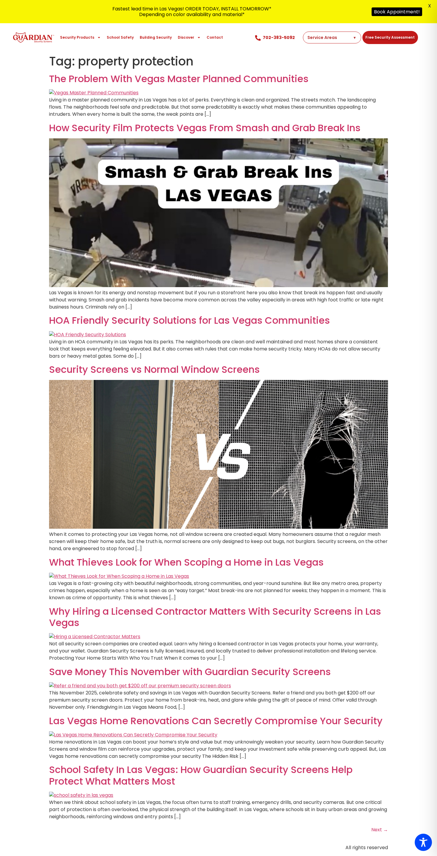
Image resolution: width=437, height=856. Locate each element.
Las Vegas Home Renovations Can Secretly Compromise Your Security (216, 720)
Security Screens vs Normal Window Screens (154, 369)
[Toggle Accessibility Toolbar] (423, 842)
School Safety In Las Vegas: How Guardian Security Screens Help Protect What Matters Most (201, 775)
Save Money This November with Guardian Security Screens (190, 671)
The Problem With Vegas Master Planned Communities (179, 78)
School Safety (120, 37)
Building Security (156, 37)
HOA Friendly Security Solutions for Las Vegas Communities (189, 320)
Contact (215, 37)
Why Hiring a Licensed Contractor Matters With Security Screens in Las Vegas (215, 617)
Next (379, 829)
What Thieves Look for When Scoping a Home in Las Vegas (186, 562)
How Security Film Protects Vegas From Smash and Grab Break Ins (205, 127)
